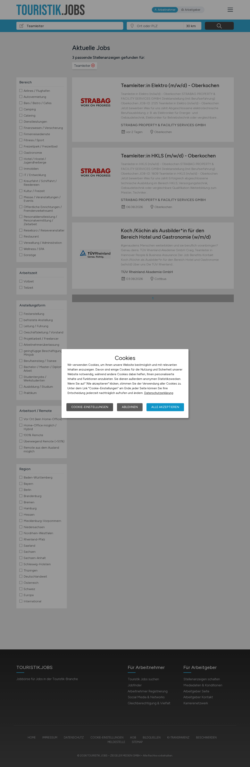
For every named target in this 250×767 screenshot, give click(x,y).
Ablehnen (130, 407)
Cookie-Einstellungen (89, 407)
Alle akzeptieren (165, 407)
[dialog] (125, 383)
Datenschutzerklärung (158, 393)
